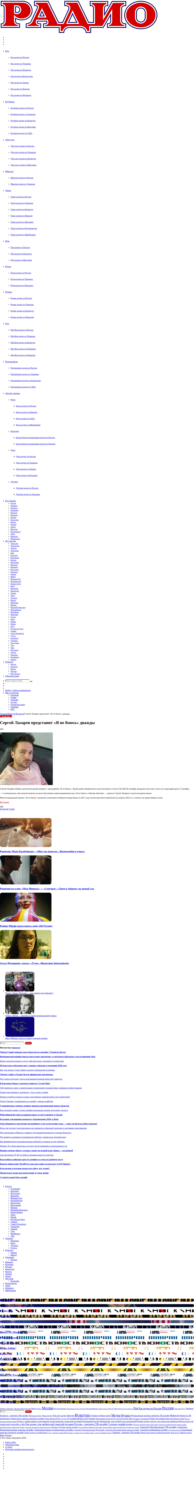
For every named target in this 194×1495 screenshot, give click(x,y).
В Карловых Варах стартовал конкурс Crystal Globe (25, 1083)
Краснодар (15, 591)
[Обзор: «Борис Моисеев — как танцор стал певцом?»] (19, 991)
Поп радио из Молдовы (21, 260)
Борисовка (15, 563)
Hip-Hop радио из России (22, 330)
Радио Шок (6, 1310)
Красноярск (16, 1205)
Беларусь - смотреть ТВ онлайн (14, 1415)
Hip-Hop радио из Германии (23, 349)
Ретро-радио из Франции (22, 285)
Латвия (13, 525)
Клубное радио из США (21, 133)
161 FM (4, 1364)
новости (16, 1048)
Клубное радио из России (22, 108)
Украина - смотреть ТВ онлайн (126, 1432)
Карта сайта (10, 1442)
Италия (13, 518)
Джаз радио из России (26, 456)
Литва (13, 527)
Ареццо (14, 548)
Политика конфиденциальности (19, 1449)
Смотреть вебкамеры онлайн (154, 1430)
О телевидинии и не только (81, 1418)
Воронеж (14, 572)
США (13, 534)
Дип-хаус (10, 139)
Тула (12, 645)
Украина (14, 506)
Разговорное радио (90, 1421)
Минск (13, 600)
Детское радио (35, 1416)
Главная (3, 714)
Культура (14, 667)
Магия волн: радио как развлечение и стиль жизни (24, 1173)
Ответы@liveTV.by (53, 1419)
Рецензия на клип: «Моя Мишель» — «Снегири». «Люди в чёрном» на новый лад (47, 888)
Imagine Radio (8, 1300)
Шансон (9, 171)
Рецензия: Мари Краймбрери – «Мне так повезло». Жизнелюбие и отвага (42, 851)
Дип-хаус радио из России (22, 146)
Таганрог (14, 641)
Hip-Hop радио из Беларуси (23, 342)
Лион (13, 596)
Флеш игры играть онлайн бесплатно (155, 1433)
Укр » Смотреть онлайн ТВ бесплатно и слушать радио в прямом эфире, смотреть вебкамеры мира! (80, 1433)
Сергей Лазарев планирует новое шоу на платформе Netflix (34, 1305)
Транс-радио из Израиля (21, 216)
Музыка (14, 671)
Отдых (64, 1419)
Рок (7, 51)
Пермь (13, 624)
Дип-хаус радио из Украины (23, 152)
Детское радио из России (27, 488)
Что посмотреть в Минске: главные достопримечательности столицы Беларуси (35, 1133)
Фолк (13, 400)
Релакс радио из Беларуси (22, 311)
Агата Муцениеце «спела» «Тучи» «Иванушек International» (34, 963)
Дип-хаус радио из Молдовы (23, 165)
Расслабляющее (92, 1409)
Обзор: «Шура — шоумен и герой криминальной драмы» (31, 1016)
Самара (13, 631)
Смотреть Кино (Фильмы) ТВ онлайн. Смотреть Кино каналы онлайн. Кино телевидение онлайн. (108, 1427)
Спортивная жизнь (174, 1430)
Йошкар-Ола (16, 579)
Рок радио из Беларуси (21, 70)
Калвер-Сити (16, 584)
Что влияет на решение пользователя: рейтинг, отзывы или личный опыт (33, 1137)
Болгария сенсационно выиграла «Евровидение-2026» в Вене (29, 1119)
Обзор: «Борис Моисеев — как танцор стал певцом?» (29, 993)
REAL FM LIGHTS (11, 1380)
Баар (12, 553)
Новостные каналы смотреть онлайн (27, 1419)
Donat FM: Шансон (11, 1332)
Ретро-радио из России (21, 273)
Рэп (7, 323)
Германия (14, 510)
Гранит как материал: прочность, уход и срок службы (24, 1092)
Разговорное (11, 361)
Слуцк (13, 636)
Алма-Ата (14, 544)
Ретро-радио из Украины (22, 279)
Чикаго (13, 660)
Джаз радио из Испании (26, 475)
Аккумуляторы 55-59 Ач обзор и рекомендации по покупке (27, 1155)
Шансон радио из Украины (23, 184)
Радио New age (8, 1369)
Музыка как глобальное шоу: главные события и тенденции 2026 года (33, 1065)
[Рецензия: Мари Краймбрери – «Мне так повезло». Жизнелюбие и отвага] (25, 846)
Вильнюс (14, 565)
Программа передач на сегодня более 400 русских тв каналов (122, 1419)
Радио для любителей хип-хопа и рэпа (167, 1419)
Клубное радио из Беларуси (23, 121)
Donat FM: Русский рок (13, 1375)
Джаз (13, 450)
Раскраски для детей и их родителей (118, 1421)
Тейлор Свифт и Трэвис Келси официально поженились (26, 1074)
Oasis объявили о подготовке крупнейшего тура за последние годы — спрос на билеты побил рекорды (48, 1124)
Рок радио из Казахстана (22, 76)
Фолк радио (175, 1433)
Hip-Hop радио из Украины (23, 336)
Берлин (13, 560)
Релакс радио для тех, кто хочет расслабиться (158, 1421)
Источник (4, 802)
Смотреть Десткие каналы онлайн (64, 1427)
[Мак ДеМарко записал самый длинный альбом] (19, 1036)
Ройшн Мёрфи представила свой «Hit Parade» (26, 926)
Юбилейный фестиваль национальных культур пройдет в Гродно (31, 1115)
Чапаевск (14, 655)
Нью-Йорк (15, 612)
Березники (15, 558)
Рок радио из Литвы (20, 83)
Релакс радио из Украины (22, 304)
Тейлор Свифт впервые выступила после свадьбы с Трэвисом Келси (33, 1052)
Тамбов (14, 1229)
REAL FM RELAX (10, 1391)
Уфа (12, 648)
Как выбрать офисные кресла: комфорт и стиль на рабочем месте (31, 1159)
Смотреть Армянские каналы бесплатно (37, 1427)
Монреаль (14, 603)
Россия (13, 503)
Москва (13, 605)
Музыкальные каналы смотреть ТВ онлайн (150, 1415)
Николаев (14, 615)
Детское (14, 482)
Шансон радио (186, 1433)
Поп (7, 241)
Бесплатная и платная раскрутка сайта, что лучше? (25, 1168)
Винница (14, 567)
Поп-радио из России (20, 247)
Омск (13, 619)
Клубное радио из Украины (23, 114)
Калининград (16, 581)
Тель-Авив (15, 643)
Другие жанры (12, 393)
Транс (8, 190)
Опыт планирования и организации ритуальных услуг (31, 1385)
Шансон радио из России (22, 178)
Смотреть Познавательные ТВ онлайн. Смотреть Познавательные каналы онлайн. (106, 1430)
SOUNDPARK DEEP (12, 1396)
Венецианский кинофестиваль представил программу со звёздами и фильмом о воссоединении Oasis (47, 1057)
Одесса (13, 617)
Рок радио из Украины (21, 64)
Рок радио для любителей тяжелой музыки (49, 1424)
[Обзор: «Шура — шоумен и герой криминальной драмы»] (19, 1013)
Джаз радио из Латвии (26, 469)
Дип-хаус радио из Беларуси (23, 159)
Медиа (13, 669)
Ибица (13, 577)
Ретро (8, 266)
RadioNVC (6, 1353)
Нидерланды (15, 532)
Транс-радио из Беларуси (22, 209)
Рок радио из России (20, 57)
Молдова (14, 529)
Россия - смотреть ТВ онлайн (90, 1424)
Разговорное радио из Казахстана (26, 381)
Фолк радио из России (26, 406)
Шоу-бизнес (15, 674)
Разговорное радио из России (24, 368)
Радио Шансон (8, 1337)
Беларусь (14, 508)
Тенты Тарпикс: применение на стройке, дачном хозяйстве (26, 1101)
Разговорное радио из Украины (25, 374)
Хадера (13, 653)
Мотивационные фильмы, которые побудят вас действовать (34, 1321)
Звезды (13, 664)
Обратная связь (12, 676)
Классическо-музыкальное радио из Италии (35, 444)
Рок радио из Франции (21, 95)
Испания (14, 515)
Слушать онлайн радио (120, 1424)
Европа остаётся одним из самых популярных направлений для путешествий (35, 1097)
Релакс (8, 292)
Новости (9, 662)
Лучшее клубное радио (100, 1415)
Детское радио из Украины (28, 494)
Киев (13, 586)
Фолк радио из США (25, 419)
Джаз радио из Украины (26, 463)
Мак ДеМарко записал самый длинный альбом (26, 1038)
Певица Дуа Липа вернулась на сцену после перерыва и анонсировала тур (33, 1146)
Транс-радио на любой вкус (36, 1433)
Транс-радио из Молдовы (22, 222)
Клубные (9, 101)
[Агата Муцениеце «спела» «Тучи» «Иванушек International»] (25, 958)
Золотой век (7, 1401)
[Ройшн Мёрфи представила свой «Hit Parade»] (25, 921)
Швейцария (15, 539)
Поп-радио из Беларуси (21, 254)
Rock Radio (6, 1316)
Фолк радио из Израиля (26, 412)
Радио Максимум (10, 1359)
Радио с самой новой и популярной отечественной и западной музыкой (49, 1421)
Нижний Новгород (18, 608)
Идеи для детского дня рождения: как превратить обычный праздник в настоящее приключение (43, 1128)
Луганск (14, 598)
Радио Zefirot (7, 1348)
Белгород (14, 555)
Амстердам (15, 546)
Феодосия (14, 650)
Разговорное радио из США (23, 387)
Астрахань (15, 551)
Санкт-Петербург (17, 634)
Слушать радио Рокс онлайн (13, 1177)
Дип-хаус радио (59, 1415)
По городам (10, 541)
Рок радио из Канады (20, 89)
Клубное (38, 1408)
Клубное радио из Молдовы (23, 127)
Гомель (13, 574)
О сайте (8, 1447)
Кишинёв (14, 589)
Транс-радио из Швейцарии (23, 235)
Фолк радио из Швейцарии (28, 425)
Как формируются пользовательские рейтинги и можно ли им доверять (32, 1141)
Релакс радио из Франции (22, 317)
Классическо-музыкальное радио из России (35, 437)
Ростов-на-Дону (17, 629)
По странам (10, 501)
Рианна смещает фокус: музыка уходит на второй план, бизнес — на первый (36, 1150)
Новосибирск (16, 610)
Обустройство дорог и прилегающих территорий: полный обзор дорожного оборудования (41, 1088)
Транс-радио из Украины (22, 203)
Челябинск (15, 657)
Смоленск (14, 638)
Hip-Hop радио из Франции (23, 355)
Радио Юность (8, 1343)
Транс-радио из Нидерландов (24, 228)
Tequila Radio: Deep (11, 1326)
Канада (13, 522)
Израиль (14, 513)
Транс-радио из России (21, 197)
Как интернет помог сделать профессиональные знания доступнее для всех (34, 1110)
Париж (13, 622)
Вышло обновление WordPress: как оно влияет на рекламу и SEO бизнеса (35, 1164)
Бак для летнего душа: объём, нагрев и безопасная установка (27, 1070)
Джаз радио (47, 1415)
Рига (12, 626)
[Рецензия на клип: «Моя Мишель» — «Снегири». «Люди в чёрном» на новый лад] (25, 884)
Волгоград (15, 570)
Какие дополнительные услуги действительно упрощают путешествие (32, 1061)
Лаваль (13, 593)
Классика (15, 431)
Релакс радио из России (21, 298)
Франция (14, 536)
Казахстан (14, 520)
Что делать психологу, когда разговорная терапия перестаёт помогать (31, 1079)
